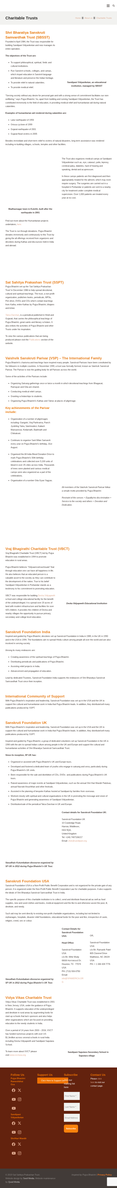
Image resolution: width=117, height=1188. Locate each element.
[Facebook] (14, 1090)
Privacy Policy (105, 1174)
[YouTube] (14, 1099)
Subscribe (71, 1128)
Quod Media (14, 1182)
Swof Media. (29, 1178)
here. (19, 224)
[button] (113, 6)
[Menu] (108, 5)
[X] (19, 1090)
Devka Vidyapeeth (46, 595)
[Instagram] (19, 1099)
